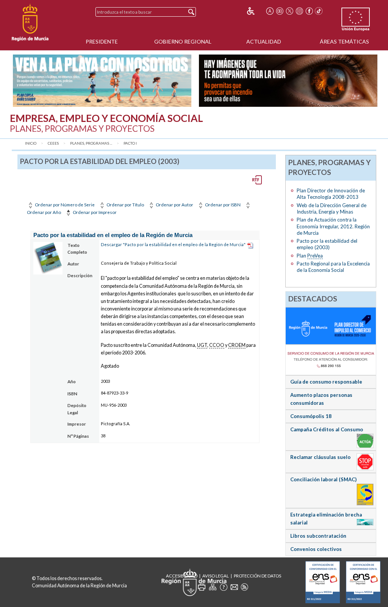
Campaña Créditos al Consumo (326, 429)
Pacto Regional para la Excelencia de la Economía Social (333, 267)
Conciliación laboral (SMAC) (323, 479)
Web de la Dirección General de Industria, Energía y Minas (331, 208)
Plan (310, 256)
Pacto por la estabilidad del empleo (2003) (327, 244)
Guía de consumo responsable (326, 382)
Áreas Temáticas (344, 41)
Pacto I (130, 143)
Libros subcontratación (318, 536)
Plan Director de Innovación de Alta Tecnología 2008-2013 (331, 193)
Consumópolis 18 (311, 416)
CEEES (53, 143)
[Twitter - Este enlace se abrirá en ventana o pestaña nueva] (289, 11)
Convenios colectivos (316, 549)
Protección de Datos (257, 575)
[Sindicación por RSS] (244, 587)
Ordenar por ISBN (222, 204)
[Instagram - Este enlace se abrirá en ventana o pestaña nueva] (299, 11)
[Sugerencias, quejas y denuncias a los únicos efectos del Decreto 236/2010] (234, 587)
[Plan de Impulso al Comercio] (331, 325)
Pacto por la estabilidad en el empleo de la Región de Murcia (112, 235)
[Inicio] (30, 23)
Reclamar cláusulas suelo (320, 457)
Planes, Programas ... (91, 143)
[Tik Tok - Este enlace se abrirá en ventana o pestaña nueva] (319, 11)
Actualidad (263, 41)
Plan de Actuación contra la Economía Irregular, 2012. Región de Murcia (333, 226)
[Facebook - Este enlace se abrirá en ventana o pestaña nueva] (309, 11)
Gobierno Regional (182, 41)
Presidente (102, 41)
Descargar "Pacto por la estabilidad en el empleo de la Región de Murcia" (173, 244)
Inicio (30, 143)
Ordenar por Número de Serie (64, 204)
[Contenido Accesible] (256, 11)
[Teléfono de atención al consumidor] (331, 359)
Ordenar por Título (125, 204)
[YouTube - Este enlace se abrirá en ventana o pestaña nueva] (279, 11)
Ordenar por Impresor (94, 212)
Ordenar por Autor (174, 204)
